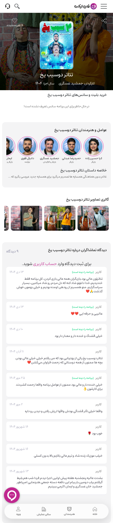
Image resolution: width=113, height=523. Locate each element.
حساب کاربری (45, 263)
